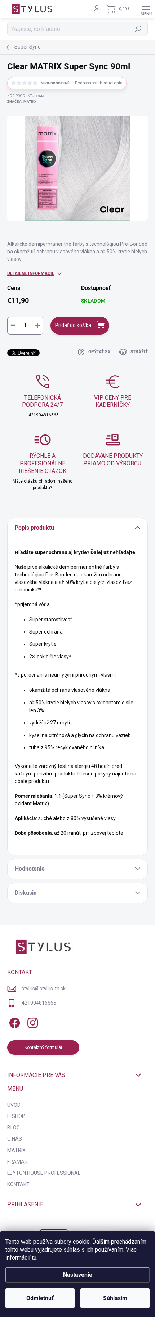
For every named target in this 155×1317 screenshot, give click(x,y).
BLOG (13, 1127)
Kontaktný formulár (43, 1047)
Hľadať (138, 28)
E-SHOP (16, 1116)
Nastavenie (77, 1274)
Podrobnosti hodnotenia (99, 83)
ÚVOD (14, 1105)
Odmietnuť (40, 1298)
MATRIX (16, 1150)
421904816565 (39, 1003)
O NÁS (14, 1139)
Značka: (21, 101)
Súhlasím (115, 1298)
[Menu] (146, 9)
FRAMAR (17, 1162)
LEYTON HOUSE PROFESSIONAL (43, 1173)
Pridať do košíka (73, 325)
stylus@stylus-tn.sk (44, 988)
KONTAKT (18, 1184)
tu (34, 1257)
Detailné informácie (30, 273)
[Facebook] (13, 1022)
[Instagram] (31, 1022)
